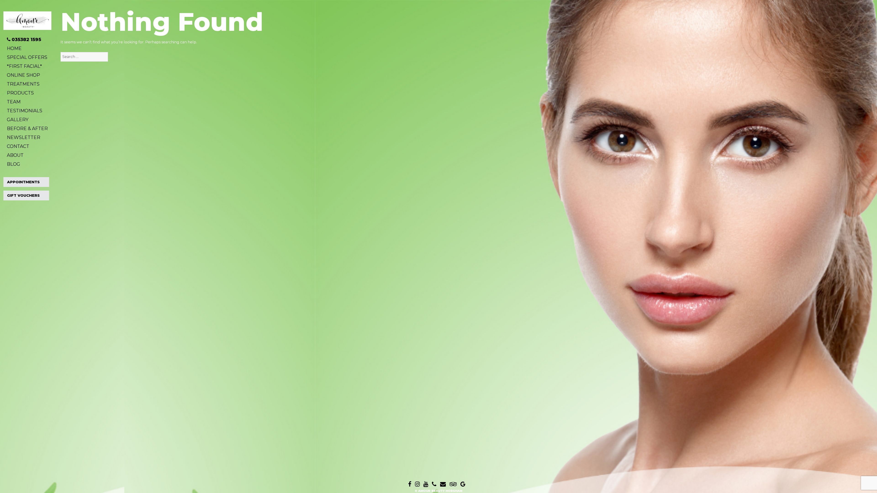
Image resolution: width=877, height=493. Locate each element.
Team (14, 102)
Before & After (27, 128)
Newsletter (23, 137)
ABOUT (15, 155)
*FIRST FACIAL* (24, 66)
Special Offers (27, 57)
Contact (18, 146)
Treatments (23, 84)
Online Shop (23, 75)
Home (14, 48)
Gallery (18, 119)
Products (20, 93)
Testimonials (24, 110)
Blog (13, 164)
